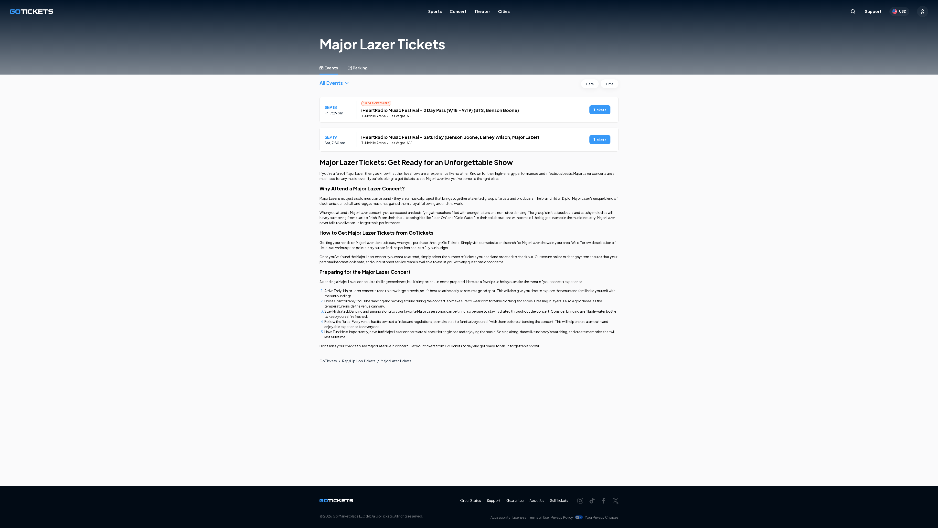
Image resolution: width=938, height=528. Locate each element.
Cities (504, 11)
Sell (559, 500)
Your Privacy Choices (601, 517)
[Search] (853, 11)
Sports (435, 11)
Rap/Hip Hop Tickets (358, 361)
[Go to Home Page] (31, 11)
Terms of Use (538, 517)
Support (873, 11)
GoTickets (328, 361)
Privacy (562, 517)
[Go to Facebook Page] (604, 501)
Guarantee (515, 500)
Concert (458, 11)
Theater (482, 11)
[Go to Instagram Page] (580, 501)
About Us (537, 500)
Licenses (519, 517)
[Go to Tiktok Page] (592, 501)
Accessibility (500, 517)
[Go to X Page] (615, 501)
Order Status (470, 500)
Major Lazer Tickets (396, 361)
